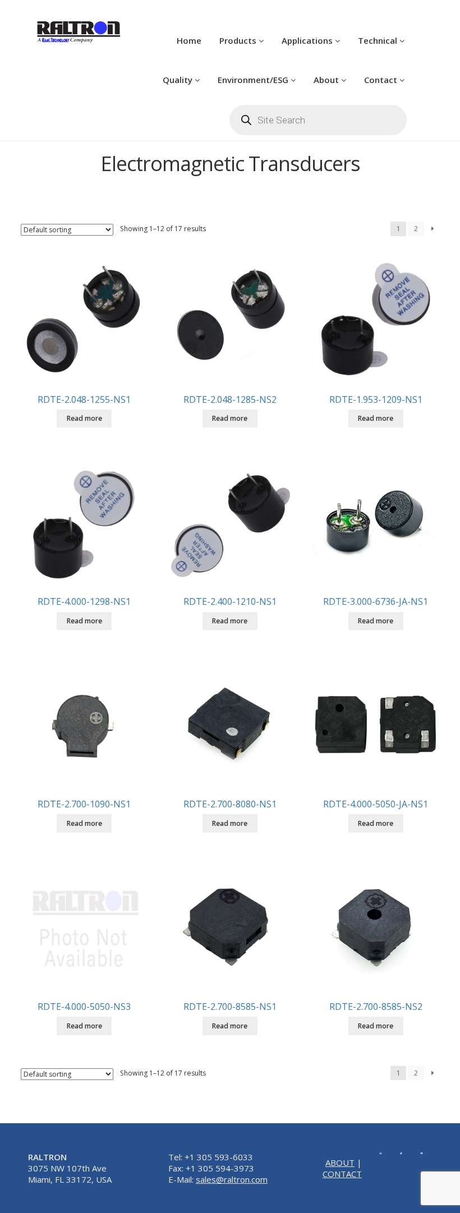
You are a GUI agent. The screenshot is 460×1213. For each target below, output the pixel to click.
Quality (179, 79)
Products (239, 40)
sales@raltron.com (232, 1179)
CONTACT (342, 1173)
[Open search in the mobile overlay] (318, 120)
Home (189, 40)
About (327, 79)
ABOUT (340, 1162)
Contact (381, 79)
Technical (378, 40)
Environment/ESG (254, 79)
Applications (308, 40)
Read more (84, 418)
